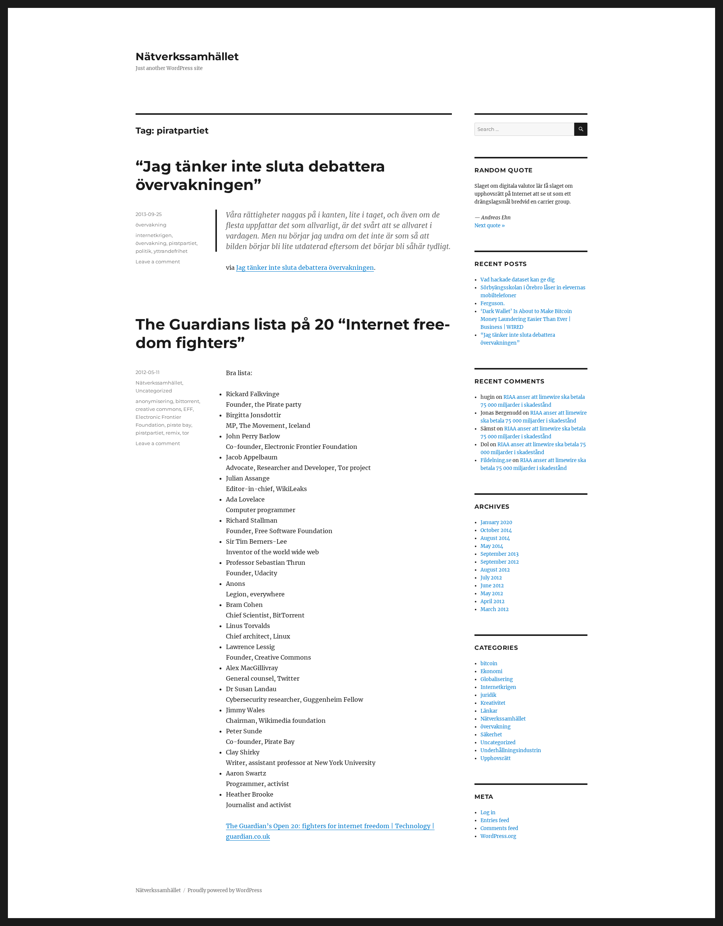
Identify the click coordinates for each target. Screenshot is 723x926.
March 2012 (494, 609)
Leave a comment (158, 261)
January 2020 (496, 522)
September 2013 (499, 554)
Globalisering (496, 679)
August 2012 (495, 570)
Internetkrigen (498, 687)
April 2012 (492, 601)
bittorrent (187, 401)
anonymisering (154, 401)
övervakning (151, 225)
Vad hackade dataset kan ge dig (517, 280)
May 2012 (491, 593)
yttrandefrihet (171, 251)
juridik (488, 695)
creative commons (158, 409)
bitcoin (488, 663)
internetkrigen (154, 235)
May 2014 (491, 546)
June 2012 (492, 585)
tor (185, 433)
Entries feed (494, 820)
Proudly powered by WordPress (225, 890)
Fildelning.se (495, 460)
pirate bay (179, 425)
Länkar (488, 711)
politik (143, 251)
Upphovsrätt (495, 758)
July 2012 (491, 578)
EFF (188, 409)
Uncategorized (154, 391)
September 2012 (499, 562)
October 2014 (496, 530)
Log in (488, 812)
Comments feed (499, 828)
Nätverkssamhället (187, 56)
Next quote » (489, 225)
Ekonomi (491, 671)
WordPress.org (498, 836)
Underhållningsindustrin (510, 750)
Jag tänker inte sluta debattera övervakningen (305, 267)
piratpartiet (183, 243)
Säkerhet (491, 734)
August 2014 (495, 538)
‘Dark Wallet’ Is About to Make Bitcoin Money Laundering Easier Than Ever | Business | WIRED (526, 319)
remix (173, 433)
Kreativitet (492, 703)
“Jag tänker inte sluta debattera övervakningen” (260, 175)
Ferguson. (492, 303)
